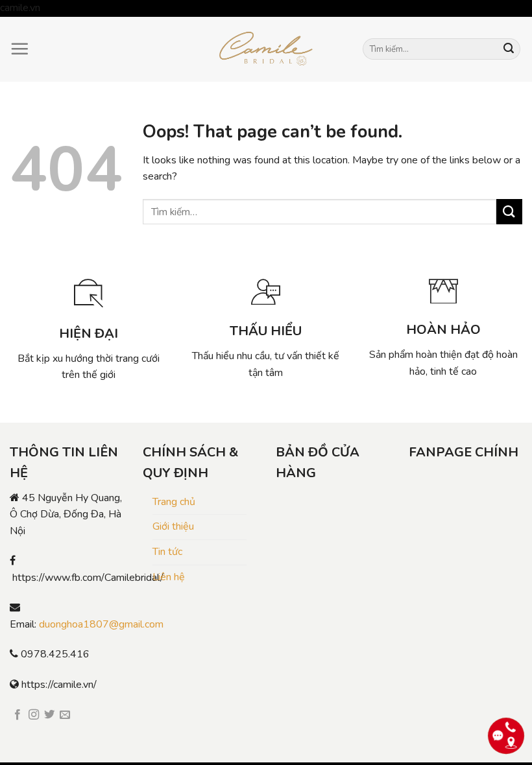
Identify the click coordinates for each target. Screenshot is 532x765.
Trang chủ (173, 502)
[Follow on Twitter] (49, 715)
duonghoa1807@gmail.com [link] (101, 624)
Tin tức (167, 552)
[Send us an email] (65, 715)
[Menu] (19, 48)
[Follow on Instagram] (34, 715)
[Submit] (509, 49)
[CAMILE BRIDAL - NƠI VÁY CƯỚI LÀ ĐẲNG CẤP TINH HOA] (266, 49)
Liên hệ (168, 577)
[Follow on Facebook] (17, 715)
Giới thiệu (173, 526)
